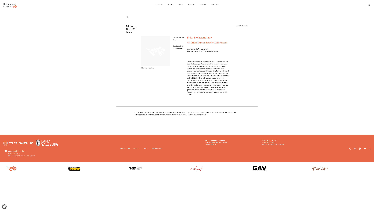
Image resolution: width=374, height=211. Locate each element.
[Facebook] (360, 149)
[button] (4, 206)
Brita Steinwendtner (199, 37)
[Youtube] (365, 149)
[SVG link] (10, 5)
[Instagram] (355, 149)
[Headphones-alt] (370, 149)
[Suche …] (369, 5)
